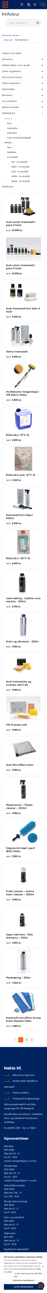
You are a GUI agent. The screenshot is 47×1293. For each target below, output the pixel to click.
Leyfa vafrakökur (23, 1287)
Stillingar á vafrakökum (23, 1280)
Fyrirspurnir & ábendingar (26, 1098)
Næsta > (32, 1039)
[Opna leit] (35, 5)
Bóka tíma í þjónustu (23, 1075)
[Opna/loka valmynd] (43, 4)
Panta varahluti (21, 1092)
